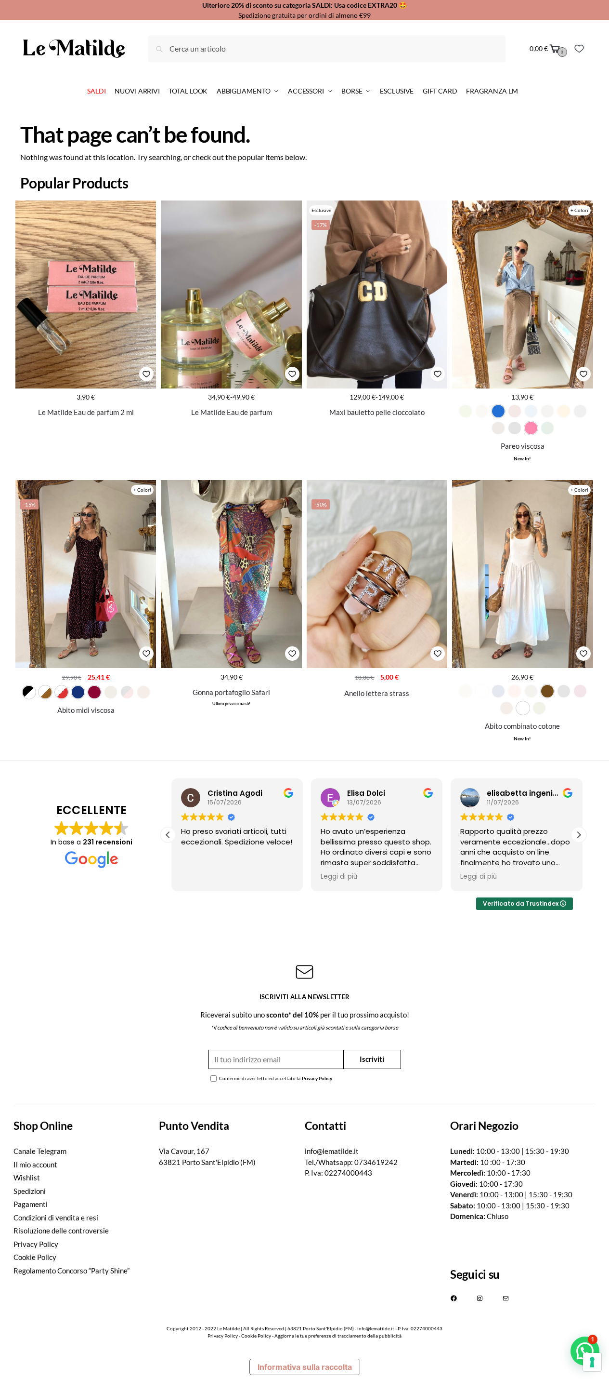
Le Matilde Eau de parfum (231, 412)
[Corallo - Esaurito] (514, 691)
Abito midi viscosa (86, 710)
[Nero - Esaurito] (514, 428)
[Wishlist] (579, 48)
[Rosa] (531, 428)
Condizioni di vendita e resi (55, 1217)
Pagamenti (30, 1204)
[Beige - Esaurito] (465, 691)
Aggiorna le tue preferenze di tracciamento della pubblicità (338, 1336)
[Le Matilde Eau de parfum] (231, 294)
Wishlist (26, 1177)
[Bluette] (498, 411)
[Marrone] (547, 691)
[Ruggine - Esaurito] (143, 692)
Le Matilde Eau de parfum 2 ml (86, 412)
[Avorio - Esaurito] (482, 411)
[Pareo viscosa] (522, 294)
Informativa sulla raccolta (305, 1367)
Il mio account (35, 1164)
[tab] (86, 1125)
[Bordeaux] (94, 692)
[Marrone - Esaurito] (498, 428)
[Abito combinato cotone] (522, 574)
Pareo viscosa (522, 446)
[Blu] (78, 692)
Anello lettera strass (376, 693)
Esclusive (321, 210)
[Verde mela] (523, 708)
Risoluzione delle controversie (61, 1230)
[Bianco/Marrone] (45, 692)
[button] (578, 835)
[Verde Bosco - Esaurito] (547, 428)
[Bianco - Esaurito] (482, 691)
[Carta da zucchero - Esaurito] (531, 411)
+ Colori (579, 210)
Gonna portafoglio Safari (231, 692)
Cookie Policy (34, 1257)
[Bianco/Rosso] (61, 692)
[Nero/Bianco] (29, 692)
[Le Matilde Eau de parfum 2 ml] (85, 294)
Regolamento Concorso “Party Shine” (71, 1270)
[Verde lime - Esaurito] (465, 411)
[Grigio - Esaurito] (580, 411)
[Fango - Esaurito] (547, 411)
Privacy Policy (317, 1078)
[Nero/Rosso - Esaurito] (127, 692)
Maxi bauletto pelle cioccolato (377, 412)
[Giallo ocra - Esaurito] (564, 411)
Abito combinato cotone (522, 726)
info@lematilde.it (332, 1151)
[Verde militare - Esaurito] (539, 708)
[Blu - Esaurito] (498, 691)
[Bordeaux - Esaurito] (514, 411)
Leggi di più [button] (335, 876)
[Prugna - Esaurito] (580, 691)
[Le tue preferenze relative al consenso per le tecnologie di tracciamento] (592, 1362)
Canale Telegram (39, 1151)
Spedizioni (29, 1191)
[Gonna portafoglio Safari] (231, 574)
